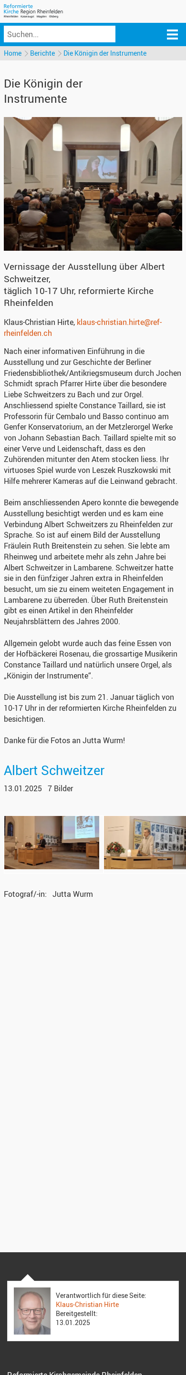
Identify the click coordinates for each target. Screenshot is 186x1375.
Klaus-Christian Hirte (87, 1304)
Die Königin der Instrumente (104, 53)
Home (12, 53)
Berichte (42, 53)
